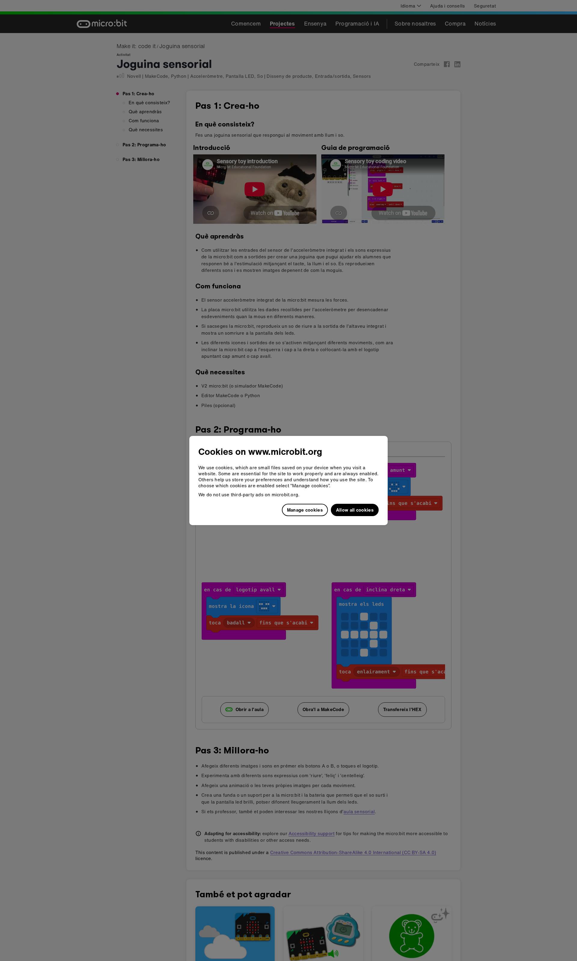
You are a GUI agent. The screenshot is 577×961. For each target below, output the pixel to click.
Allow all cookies (355, 509)
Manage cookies (305, 509)
